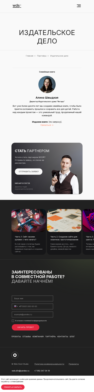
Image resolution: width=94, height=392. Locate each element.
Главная (29, 56)
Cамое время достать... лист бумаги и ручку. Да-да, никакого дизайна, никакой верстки (63, 246)
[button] (28, 171)
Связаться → (47, 125)
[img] (28, 220)
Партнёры (41, 56)
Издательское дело (59, 56)
